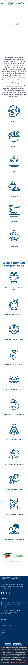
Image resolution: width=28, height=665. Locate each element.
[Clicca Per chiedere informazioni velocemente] (9, 593)
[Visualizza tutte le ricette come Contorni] (14, 136)
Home (9, 35)
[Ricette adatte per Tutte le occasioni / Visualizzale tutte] (14, 277)
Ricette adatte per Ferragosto (14, 539)
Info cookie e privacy (18, 662)
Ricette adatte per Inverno (14, 339)
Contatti (3, 637)
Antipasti (14, 121)
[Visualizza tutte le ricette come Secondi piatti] (14, 236)
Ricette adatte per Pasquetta (14, 514)
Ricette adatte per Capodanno (14, 464)
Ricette (3, 632)
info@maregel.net (6, 588)
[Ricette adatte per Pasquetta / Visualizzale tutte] (14, 504)
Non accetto (17, 644)
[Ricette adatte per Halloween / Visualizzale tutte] (14, 404)
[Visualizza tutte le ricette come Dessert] (14, 161)
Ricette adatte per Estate (14, 389)
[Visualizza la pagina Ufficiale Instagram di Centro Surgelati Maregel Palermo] (3, 593)
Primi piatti (14, 221)
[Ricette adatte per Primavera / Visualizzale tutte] (14, 354)
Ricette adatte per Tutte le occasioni (14, 288)
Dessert (14, 171)
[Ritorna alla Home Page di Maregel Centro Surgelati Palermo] (16, 3)
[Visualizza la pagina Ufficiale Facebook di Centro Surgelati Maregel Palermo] (1, 593)
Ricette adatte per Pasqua (14, 489)
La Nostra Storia (6, 625)
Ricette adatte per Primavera (14, 364)
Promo (3, 630)
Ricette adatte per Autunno (14, 314)
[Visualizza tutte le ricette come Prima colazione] (14, 186)
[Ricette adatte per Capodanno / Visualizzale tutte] (14, 454)
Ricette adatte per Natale (14, 439)
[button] (8, 561)
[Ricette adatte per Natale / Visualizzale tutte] (14, 429)
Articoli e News (5, 635)
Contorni (14, 146)
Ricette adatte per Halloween (14, 414)
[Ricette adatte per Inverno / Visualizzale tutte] (14, 329)
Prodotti (3, 628)
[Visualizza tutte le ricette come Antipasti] (14, 111)
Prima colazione (14, 196)
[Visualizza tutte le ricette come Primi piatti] (14, 211)
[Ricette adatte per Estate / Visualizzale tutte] (14, 379)
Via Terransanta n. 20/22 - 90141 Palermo (15, 602)
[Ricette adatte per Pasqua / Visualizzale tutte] (14, 479)
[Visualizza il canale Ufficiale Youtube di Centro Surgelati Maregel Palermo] (6, 593)
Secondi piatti (14, 246)
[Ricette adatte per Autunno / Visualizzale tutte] (14, 304)
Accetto (7, 644)
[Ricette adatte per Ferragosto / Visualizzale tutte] (14, 529)
